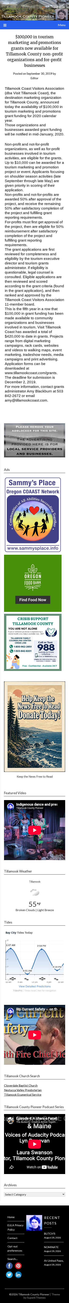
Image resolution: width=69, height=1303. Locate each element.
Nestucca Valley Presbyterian (23, 1090)
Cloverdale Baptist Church (21, 1085)
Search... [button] (12, 1259)
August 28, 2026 (52, 1237)
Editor (34, 78)
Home (11, 1217)
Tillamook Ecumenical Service (22, 1094)
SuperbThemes (36, 1297)
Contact (12, 1238)
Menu (62, 25)
